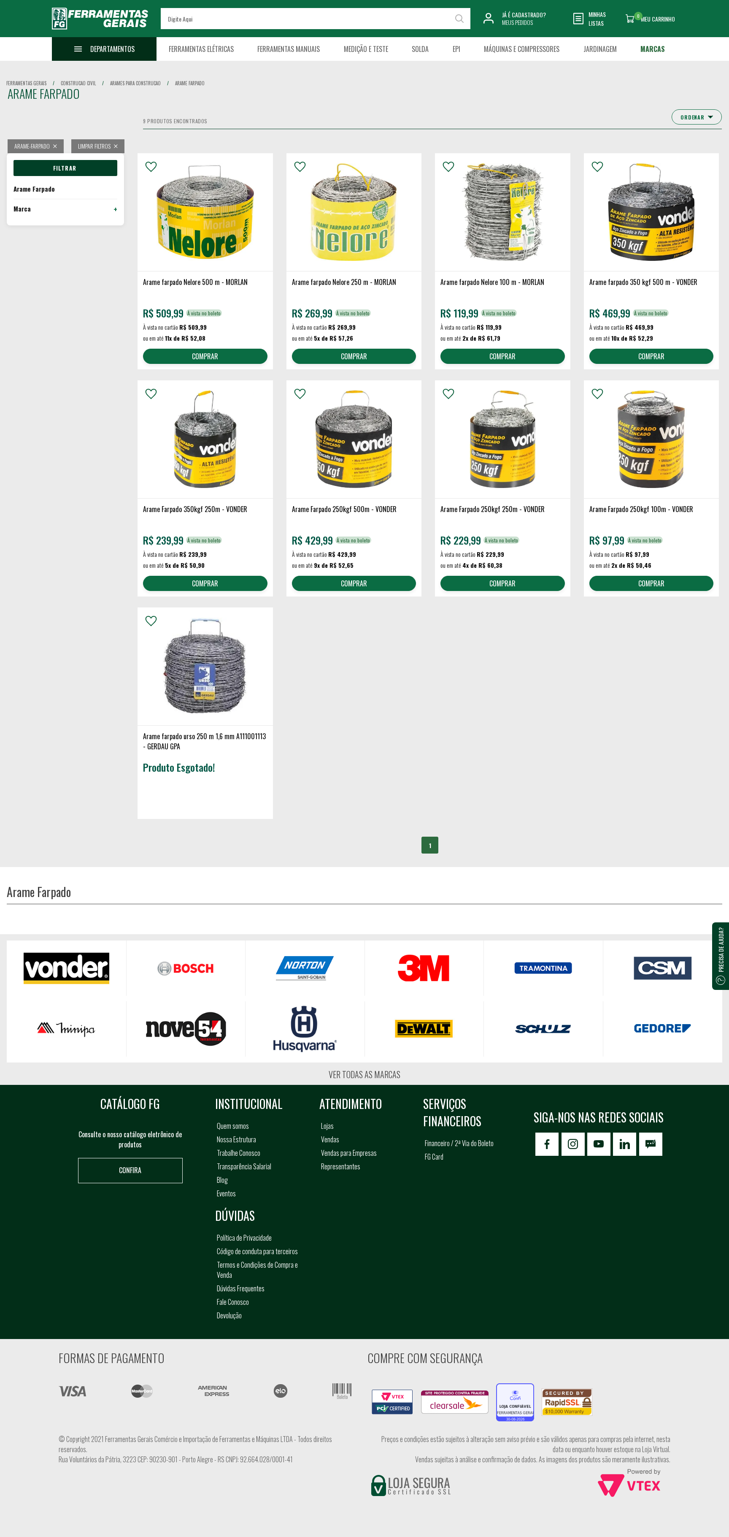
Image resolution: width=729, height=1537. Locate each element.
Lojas (327, 1126)
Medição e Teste (366, 49)
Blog (222, 1180)
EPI (456, 49)
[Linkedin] (624, 1144)
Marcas (652, 49)
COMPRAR (205, 356)
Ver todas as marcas (364, 1074)
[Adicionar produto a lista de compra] (151, 166)
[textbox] (315, 18)
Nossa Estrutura (236, 1139)
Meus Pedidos (517, 22)
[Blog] (650, 1144)
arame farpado (190, 83)
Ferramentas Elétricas (201, 49)
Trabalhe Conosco (238, 1153)
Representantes (340, 1166)
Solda (420, 49)
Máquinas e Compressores (521, 49)
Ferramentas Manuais (288, 49)
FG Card (434, 1157)
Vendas (330, 1139)
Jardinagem (600, 49)
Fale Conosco (233, 1302)
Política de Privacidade (244, 1238)
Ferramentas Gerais (26, 83)
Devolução (229, 1315)
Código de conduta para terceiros (257, 1251)
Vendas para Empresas (349, 1153)
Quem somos (233, 1126)
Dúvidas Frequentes (241, 1288)
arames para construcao (135, 83)
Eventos (226, 1193)
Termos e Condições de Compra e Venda (257, 1270)
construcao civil (78, 83)
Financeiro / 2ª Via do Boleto (459, 1143)
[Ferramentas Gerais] (100, 31)
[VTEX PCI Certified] (392, 1394)
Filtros (65, 168)
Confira (130, 1170)
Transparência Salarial (244, 1166)
